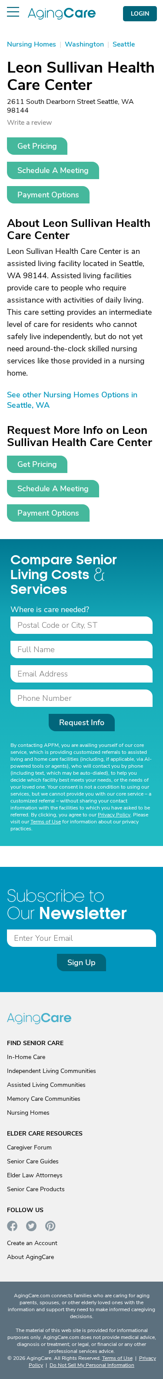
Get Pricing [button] (37, 146)
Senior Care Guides (33, 1161)
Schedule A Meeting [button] (53, 170)
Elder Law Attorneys (35, 1175)
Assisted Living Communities (46, 1085)
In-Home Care (26, 1057)
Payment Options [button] (48, 195)
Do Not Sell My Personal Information (92, 1365)
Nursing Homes (28, 1113)
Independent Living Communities (51, 1071)
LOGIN (140, 14)
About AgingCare (30, 1257)
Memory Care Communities (43, 1099)
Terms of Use (45, 821)
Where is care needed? (49, 609)
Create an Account (32, 1243)
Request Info (81, 722)
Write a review (29, 122)
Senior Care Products (36, 1189)
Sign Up (81, 962)
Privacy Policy (114, 814)
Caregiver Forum (29, 1147)
